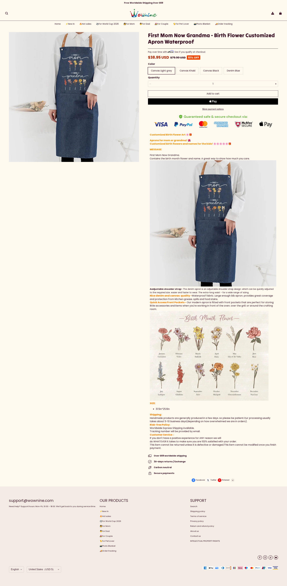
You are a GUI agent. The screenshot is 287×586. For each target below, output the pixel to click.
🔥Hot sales (105, 516)
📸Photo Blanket (107, 546)
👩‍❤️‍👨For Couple (106, 536)
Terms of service (198, 516)
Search (193, 506)
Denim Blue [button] (233, 70)
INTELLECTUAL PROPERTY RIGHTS (205, 541)
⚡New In (104, 511)
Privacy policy (197, 521)
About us (194, 531)
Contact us (195, 536)
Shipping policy (197, 511)
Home (103, 506)
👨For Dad (105, 531)
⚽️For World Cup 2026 (110, 521)
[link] (107, 24)
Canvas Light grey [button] (161, 70)
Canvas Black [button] (211, 70)
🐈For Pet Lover (107, 541)
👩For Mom (105, 526)
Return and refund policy (202, 526)
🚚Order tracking (108, 551)
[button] (6, 13)
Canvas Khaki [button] (187, 70)
